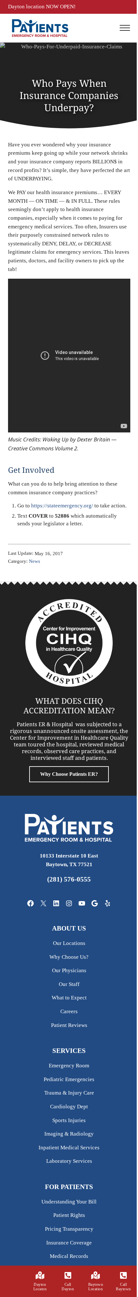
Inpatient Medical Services (69, 1148)
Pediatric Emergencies (69, 1079)
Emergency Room (69, 1066)
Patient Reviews (69, 1025)
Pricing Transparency (69, 1229)
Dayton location (27, 7)
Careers (69, 1011)
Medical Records (69, 1256)
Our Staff (69, 984)
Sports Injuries (69, 1120)
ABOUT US (69, 928)
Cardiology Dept (69, 1107)
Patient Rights (69, 1215)
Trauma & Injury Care (69, 1093)
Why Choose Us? (69, 957)
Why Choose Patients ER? (69, 774)
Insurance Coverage (69, 1243)
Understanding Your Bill (69, 1202)
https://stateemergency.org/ (62, 506)
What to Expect (69, 998)
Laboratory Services (69, 1161)
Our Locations (69, 943)
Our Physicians (69, 970)
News (34, 561)
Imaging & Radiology (69, 1134)
